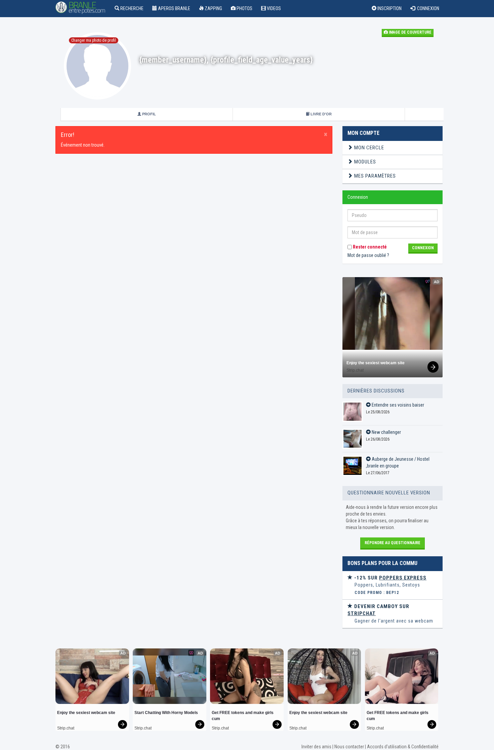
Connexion (427, 8)
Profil (148, 114)
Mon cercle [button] (368, 148)
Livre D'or (321, 114)
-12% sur (389, 578)
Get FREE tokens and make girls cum (243, 715)
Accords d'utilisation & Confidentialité (403, 746)
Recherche (131, 8)
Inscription (389, 8)
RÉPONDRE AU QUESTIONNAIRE (392, 542)
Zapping (213, 8)
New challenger (386, 432)
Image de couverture (409, 32)
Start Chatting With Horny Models (166, 712)
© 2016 (62, 746)
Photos (244, 8)
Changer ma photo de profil (93, 40)
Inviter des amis (316, 746)
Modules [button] (364, 162)
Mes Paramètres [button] (374, 176)
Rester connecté (369, 247)
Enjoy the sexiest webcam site (375, 363)
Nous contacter (349, 746)
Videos (273, 8)
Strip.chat (355, 370)
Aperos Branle (173, 8)
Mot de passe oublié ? (368, 255)
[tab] (392, 148)
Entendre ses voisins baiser (397, 405)
